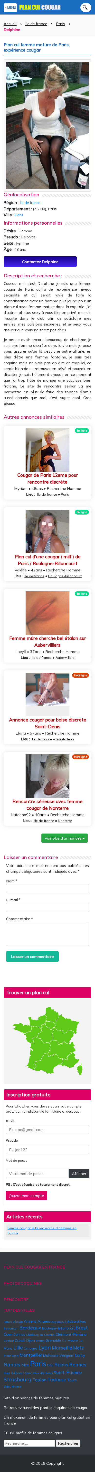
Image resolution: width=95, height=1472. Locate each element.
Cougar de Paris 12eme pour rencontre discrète (47, 478)
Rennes (77, 1364)
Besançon (11, 1328)
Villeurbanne (13, 1387)
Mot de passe (17, 1160)
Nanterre (65, 821)
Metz (78, 1348)
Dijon (30, 1340)
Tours (72, 1380)
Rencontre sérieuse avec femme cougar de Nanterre (47, 804)
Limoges (31, 1348)
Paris (60, 23)
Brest (82, 1328)
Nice (25, 1364)
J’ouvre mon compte (26, 1195)
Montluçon (11, 1356)
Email (10, 1120)
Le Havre (70, 1340)
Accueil (10, 23)
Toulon (39, 1379)
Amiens (30, 1321)
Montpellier (30, 1355)
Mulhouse (50, 1355)
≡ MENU (10, 7)
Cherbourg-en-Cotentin (40, 1334)
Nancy (80, 1355)
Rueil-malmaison (14, 1373)
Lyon (44, 1347)
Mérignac (66, 1356)
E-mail (13, 899)
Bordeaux (30, 1328)
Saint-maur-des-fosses (39, 1373)
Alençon (18, 1321)
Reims (61, 1364)
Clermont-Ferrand (71, 1334)
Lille (18, 1347)
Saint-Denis (65, 739)
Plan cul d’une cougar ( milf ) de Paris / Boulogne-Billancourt (48, 560)
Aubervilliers (65, 657)
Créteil (20, 1340)
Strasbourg (17, 1379)
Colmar (9, 1341)
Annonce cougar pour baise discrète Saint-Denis (47, 723)
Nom (11, 881)
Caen (8, 1334)
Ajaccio (8, 1321)
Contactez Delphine (40, 261)
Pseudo (12, 1140)
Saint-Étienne (68, 1372)
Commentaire (19, 918)
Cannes (19, 1334)
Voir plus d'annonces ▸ (65, 838)
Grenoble (53, 1340)
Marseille (62, 1348)
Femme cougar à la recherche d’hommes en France (42, 1230)
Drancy (40, 1341)
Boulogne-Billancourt (65, 576)
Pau (50, 1365)
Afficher (79, 1173)
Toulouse (56, 1379)
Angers (44, 1321)
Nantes (12, 1364)
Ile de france (36, 23)
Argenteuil (58, 1321)
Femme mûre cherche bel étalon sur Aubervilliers (47, 641)
